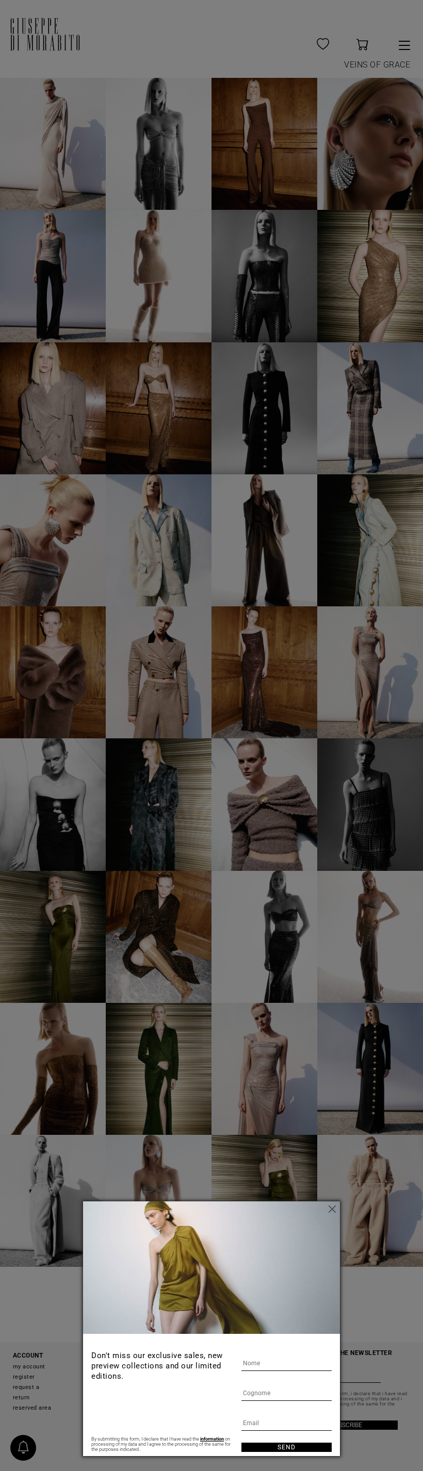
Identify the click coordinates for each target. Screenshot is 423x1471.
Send (287, 1447)
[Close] (332, 1209)
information (212, 1439)
